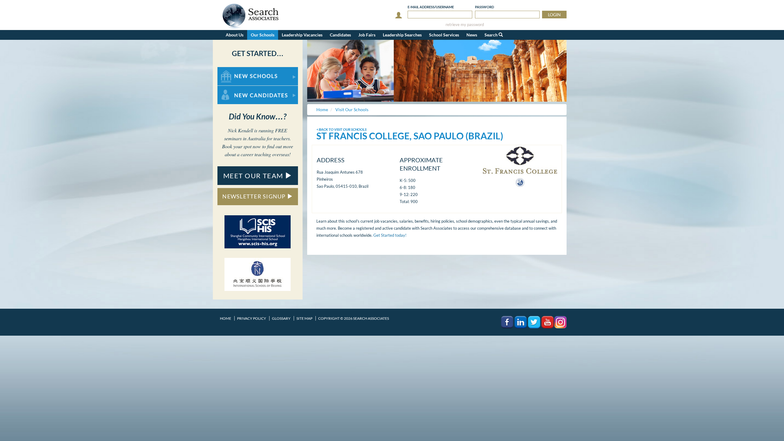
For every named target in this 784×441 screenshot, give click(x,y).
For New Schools (233, 70)
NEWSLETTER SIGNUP (254, 196)
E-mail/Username (431, 7)
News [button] (471, 34)
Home (225, 318)
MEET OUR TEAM (254, 176)
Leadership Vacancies (302, 34)
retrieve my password (465, 24)
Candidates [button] (340, 34)
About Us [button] (234, 34)
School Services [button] (444, 34)
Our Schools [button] (262, 34)
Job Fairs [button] (366, 34)
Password (484, 7)
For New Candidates (236, 88)
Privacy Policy (251, 318)
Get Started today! (389, 235)
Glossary (281, 318)
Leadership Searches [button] (402, 34)
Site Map (304, 318)
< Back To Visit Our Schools (341, 129)
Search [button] (491, 34)
